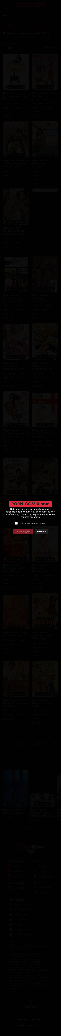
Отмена (41, 531)
